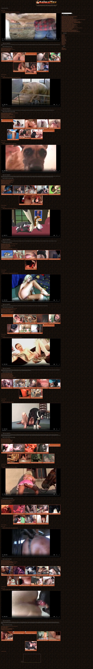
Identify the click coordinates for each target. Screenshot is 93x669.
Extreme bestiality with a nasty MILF (6, 113)
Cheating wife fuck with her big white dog (7, 182)
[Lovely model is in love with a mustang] (19, 57)
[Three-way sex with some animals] (19, 318)
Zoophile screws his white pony (5, 246)
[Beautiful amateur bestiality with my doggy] (37, 199)
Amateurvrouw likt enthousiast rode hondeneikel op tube (70, 29)
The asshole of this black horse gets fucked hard (8, 116)
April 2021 (63, 37)
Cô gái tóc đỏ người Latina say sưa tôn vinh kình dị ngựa (70, 31)
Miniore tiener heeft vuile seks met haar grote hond (69, 30)
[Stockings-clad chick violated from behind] (37, 581)
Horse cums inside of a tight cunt (6, 184)
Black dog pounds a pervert (5, 563)
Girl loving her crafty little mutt (5, 51)
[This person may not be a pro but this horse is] (7, 56)
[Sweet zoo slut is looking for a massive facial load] (31, 383)
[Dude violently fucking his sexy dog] (42, 448)
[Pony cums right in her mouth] (19, 519)
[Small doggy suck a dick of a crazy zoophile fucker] (31, 264)
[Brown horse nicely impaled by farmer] (7, 570)
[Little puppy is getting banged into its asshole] (31, 448)
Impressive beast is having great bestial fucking (12, 77)
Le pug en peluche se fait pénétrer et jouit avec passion (70, 20)
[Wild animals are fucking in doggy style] (37, 458)
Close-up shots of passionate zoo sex (6, 373)
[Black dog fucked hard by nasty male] (31, 645)
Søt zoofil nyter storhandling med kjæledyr (68, 27)
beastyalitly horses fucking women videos (7, 114)
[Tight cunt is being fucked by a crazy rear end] (54, 444)
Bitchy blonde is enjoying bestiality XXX (10, 273)
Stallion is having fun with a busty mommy (7, 501)
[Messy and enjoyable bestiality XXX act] (42, 123)
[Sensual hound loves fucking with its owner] (25, 393)
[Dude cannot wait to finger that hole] (19, 448)
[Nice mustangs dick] (42, 66)
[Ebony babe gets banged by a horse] (7, 120)
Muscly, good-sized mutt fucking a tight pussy (7, 311)
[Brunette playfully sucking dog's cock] (19, 66)
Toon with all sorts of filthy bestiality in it (10, 208)
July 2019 (63, 44)
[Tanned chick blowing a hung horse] (31, 67)
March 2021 (63, 38)
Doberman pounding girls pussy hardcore (7, 562)
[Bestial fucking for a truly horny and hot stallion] (25, 328)
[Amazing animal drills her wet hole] (54, 254)
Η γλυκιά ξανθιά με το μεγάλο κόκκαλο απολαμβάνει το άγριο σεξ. (71, 31)
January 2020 (64, 43)
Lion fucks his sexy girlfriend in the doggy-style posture (9, 308)
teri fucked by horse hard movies (6, 439)
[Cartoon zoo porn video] (19, 509)
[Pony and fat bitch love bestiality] (7, 635)
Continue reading (5, 74)
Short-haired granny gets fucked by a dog (7, 375)
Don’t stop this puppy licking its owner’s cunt (7, 500)
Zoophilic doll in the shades (5, 247)
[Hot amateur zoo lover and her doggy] (13, 458)
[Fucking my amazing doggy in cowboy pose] (31, 509)
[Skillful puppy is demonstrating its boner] (7, 189)
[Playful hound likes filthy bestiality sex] (42, 635)
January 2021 (64, 39)
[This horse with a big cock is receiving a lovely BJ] (7, 315)
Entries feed (63, 48)
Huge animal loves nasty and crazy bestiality (11, 12)
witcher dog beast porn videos (5, 244)
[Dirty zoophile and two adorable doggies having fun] (42, 189)
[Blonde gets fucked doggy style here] (42, 570)
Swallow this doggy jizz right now (6, 50)
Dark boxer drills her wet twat (8, 402)
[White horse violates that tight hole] (48, 581)
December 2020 (64, 40)
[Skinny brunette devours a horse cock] (42, 509)
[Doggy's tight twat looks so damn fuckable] (54, 509)
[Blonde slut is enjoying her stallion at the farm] (31, 519)
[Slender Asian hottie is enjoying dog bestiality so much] (13, 134)
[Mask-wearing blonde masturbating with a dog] (54, 635)
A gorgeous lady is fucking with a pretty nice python (12, 337)
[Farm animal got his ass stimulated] (42, 57)
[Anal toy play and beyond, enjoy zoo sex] (37, 133)
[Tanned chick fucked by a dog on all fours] (19, 123)
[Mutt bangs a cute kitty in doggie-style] (7, 254)
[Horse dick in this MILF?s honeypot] (7, 383)
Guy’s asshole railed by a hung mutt (9, 143)
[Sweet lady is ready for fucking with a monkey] (54, 383)
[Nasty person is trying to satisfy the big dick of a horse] (31, 123)
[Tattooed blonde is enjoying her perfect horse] (31, 632)
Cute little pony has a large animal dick (6, 629)
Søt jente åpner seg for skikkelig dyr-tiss (67, 28)
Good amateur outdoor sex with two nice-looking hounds (9, 626)
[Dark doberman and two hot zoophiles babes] (37, 393)
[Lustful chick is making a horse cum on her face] (54, 318)
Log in (63, 47)
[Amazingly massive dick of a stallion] (42, 318)
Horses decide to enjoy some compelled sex (7, 564)
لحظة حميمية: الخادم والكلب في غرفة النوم (67, 18)
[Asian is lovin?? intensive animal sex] (25, 133)
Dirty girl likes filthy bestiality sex (5, 503)
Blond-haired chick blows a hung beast (6, 376)
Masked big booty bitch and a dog (6, 48)
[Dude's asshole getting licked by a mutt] (25, 581)
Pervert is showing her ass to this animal (7, 312)
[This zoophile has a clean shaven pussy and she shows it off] (31, 254)
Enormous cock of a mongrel (5, 115)
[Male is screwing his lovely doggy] (13, 328)
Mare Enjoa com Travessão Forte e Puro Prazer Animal (70, 24)
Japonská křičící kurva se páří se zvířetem (68, 23)
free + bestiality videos (4, 627)
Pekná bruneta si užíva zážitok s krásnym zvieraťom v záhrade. (71, 21)
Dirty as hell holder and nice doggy (6, 502)
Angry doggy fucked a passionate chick (6, 309)
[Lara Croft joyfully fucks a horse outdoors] (31, 189)
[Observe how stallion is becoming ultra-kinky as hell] (42, 519)
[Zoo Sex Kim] (46, 2)
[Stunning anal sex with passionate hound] (25, 199)
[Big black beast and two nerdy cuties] (31, 53)
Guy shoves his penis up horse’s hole (6, 440)
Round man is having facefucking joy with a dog (8, 245)
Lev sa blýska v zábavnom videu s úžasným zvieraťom (70, 26)
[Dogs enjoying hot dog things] (31, 570)
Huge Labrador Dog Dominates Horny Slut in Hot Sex (69, 16)
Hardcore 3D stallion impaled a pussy (6, 561)
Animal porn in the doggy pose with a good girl (8, 49)
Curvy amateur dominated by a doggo (6, 374)
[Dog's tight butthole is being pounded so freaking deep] (42, 383)
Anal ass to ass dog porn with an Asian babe (7, 179)
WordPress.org (64, 49)
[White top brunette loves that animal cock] (31, 318)
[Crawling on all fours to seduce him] (25, 458)
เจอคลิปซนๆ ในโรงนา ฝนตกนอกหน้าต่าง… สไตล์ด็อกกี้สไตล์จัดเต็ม (71, 22)
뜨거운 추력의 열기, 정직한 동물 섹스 (67, 29)
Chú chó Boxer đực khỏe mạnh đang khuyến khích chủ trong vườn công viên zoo (73, 19)
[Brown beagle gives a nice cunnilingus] (19, 189)
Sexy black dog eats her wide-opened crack (7, 628)
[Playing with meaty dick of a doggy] (48, 324)
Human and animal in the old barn (6, 181)
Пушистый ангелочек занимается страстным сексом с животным (71, 22)
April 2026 (63, 36)
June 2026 (63, 35)
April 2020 (63, 41)
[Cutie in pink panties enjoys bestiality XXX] (54, 123)
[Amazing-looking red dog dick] (7, 448)
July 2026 (63, 34)
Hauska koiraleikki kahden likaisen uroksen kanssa (69, 25)
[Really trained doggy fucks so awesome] (19, 383)
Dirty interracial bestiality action (5, 560)
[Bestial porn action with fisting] (54, 57)
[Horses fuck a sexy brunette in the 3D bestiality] (19, 570)
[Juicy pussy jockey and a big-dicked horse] (13, 581)
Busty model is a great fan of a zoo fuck (6, 180)
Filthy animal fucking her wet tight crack (6, 441)
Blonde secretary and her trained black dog (7, 442)
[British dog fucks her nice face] (48, 458)
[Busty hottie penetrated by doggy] (7, 509)
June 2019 (63, 44)
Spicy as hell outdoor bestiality (5, 438)
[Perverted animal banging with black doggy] (54, 570)
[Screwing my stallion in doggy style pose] (37, 328)
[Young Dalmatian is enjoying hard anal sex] (19, 254)
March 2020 (63, 42)
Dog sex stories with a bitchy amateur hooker (11, 589)
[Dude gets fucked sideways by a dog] (54, 189)
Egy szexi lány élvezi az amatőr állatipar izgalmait (69, 20)
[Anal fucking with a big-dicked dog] (42, 254)
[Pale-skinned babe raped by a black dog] (48, 130)
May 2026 (63, 35)
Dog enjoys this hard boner (5, 183)
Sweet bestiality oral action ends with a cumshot (8, 117)
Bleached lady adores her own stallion (10, 467)
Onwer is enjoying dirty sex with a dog (6, 248)
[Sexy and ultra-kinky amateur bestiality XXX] (19, 632)
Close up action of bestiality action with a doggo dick (8, 377)
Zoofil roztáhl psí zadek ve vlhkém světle (67, 17)
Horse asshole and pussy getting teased (10, 527)
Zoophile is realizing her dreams (5, 310)
